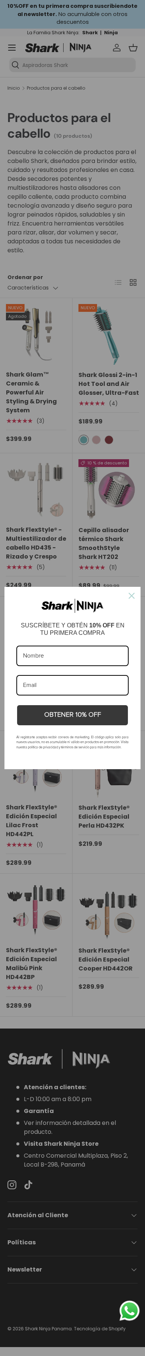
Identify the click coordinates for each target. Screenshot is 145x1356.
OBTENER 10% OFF (72, 714)
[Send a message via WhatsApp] (129, 1311)
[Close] (132, 596)
